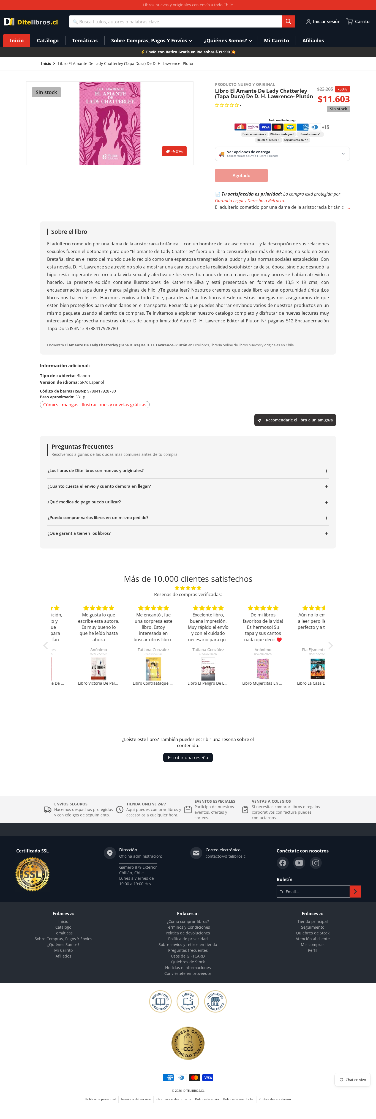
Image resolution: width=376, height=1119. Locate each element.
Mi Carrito (63, 950)
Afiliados (63, 956)
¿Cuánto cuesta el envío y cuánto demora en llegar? (188, 486)
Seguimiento (312, 927)
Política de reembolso (238, 1099)
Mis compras (313, 944)
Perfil (312, 950)
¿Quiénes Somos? (63, 944)
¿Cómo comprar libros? (188, 921)
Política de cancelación (275, 1099)
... (348, 207)
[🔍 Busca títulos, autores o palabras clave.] (288, 21)
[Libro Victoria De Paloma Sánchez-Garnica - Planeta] (78, 669)
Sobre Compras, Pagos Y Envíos (63, 938)
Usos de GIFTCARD (188, 956)
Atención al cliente (313, 938)
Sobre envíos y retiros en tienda (188, 944)
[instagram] (316, 863)
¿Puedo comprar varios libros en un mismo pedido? (188, 518)
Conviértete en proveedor (187, 973)
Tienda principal (313, 921)
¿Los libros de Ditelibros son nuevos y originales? (188, 471)
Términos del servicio (136, 1099)
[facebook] (283, 863)
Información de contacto (173, 1099)
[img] (188, 588)
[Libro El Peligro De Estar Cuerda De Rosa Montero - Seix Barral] (188, 669)
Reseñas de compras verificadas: (188, 594)
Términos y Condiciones (188, 927)
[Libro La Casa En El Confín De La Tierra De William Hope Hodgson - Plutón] (297, 669)
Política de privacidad (188, 938)
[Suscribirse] (355, 891)
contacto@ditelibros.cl (226, 856)
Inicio (63, 921)
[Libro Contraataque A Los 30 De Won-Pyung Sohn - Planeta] (133, 669)
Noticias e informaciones (188, 967)
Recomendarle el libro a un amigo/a (299, 420)
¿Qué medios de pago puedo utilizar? (188, 502)
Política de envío (207, 1099)
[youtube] (299, 863)
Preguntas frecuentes (188, 950)
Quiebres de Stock (188, 961)
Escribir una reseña (188, 758)
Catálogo (63, 927)
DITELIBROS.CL (194, 1090)
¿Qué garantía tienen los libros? (188, 533)
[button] (227, 105)
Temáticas (63, 933)
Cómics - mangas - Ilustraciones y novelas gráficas (94, 405)
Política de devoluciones (188, 933)
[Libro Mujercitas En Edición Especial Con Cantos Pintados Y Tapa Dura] (243, 669)
